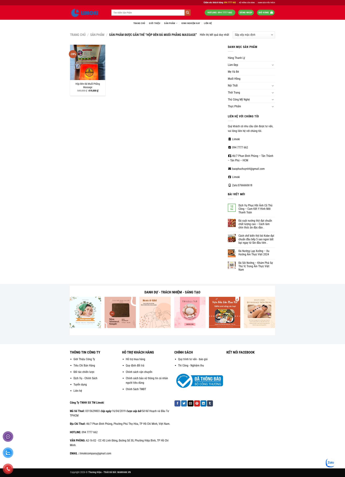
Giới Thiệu (154, 23)
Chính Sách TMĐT (136, 389)
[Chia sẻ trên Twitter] (184, 403)
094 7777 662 (239, 147)
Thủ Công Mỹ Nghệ (239, 99)
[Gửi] (188, 13)
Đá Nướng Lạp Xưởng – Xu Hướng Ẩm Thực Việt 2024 (253, 252)
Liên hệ (77, 390)
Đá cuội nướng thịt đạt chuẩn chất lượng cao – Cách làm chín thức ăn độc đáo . (255, 224)
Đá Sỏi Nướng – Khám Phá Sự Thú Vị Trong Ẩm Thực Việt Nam (255, 266)
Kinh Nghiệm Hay (190, 23)
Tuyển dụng (80, 384)
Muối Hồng (234, 78)
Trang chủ (78, 35)
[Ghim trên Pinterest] (197, 403)
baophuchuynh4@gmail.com (248, 168)
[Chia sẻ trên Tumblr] (210, 403)
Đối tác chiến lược (83, 372)
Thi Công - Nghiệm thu (191, 365)
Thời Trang (234, 92)
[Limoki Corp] (88, 12)
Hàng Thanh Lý (236, 58)
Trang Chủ (139, 23)
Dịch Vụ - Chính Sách (85, 378)
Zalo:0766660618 (241, 185)
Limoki (235, 139)
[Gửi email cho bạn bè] (191, 403)
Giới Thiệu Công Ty (84, 359)
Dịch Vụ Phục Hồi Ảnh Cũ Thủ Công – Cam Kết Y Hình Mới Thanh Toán (255, 209)
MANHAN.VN (124, 472)
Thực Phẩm (234, 106)
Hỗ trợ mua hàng (135, 359)
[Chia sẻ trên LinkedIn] (203, 403)
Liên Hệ (208, 23)
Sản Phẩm (169, 23)
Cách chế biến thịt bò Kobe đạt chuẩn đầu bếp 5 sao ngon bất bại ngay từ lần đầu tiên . (256, 239)
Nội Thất (233, 85)
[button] (246, 13)
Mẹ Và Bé (233, 71)
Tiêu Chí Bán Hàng (84, 365)
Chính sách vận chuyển (139, 372)
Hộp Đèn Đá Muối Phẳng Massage (87, 85)
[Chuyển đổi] (273, 65)
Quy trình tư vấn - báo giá (193, 359)
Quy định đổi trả (135, 365)
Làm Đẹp (233, 65)
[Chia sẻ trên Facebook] (177, 403)
